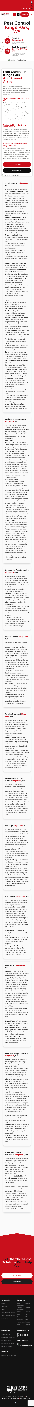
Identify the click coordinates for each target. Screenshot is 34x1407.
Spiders (27, 1307)
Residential (21, 1300)
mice (24, 432)
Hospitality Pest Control (7, 1343)
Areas (3, 1310)
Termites (27, 1311)
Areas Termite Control (7, 1316)
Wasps (7, 1059)
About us (4, 1307)
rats (15, 432)
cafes (16, 593)
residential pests (11, 429)
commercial (17, 578)
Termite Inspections (20, 1308)
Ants (26, 1314)
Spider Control (10, 520)
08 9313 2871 (18, 1176)
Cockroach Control (11, 479)
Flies (26, 1319)
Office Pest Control (6, 1346)
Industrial (4, 1351)
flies (27, 429)
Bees (18, 1317)
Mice (26, 1317)
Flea (6, 434)
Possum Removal (11, 694)
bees (6, 1085)
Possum (27, 1322)
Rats (18, 1314)
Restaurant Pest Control (8, 1337)
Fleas (7, 971)
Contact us (4, 1319)
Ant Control (9, 440)
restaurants (9, 593)
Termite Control (10, 750)
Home (3, 1304)
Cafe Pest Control (6, 1334)
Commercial (5, 1330)
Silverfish (27, 1324)
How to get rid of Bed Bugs (14, 879)
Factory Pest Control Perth (8, 1355)
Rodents (27, 1303)
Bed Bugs (20, 1319)
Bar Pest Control (5, 1340)
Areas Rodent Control (7, 1313)
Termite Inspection (11, 737)
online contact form (14, 1178)
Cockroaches (20, 1322)
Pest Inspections (20, 1304)
